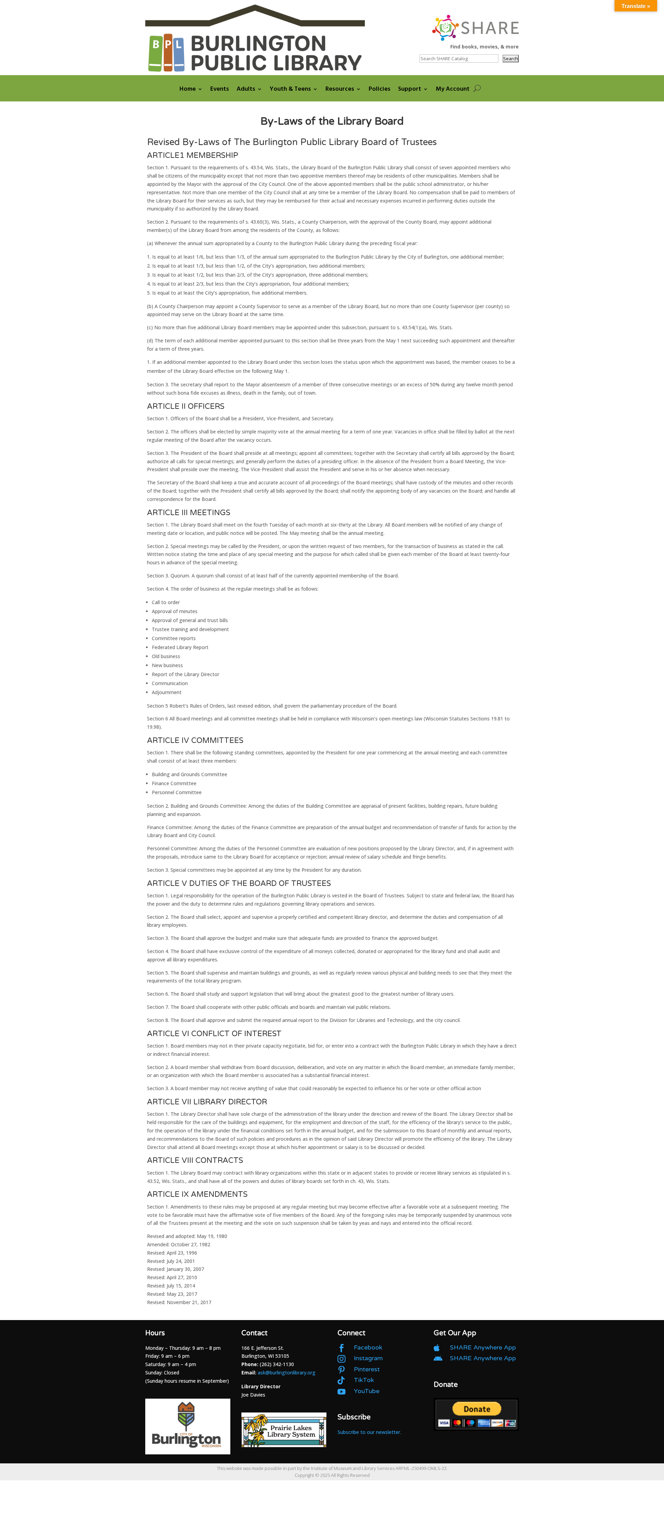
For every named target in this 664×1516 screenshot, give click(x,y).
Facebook (368, 1347)
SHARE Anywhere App (483, 1347)
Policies (379, 90)
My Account (453, 90)
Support (409, 90)
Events (219, 90)
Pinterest (367, 1369)
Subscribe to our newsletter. (369, 1432)
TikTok (364, 1380)
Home (187, 90)
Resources (339, 90)
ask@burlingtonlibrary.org (286, 1372)
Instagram (368, 1358)
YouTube (366, 1391)
